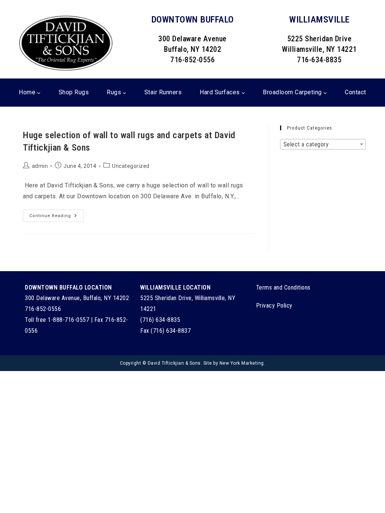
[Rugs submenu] (124, 92)
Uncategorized (131, 166)
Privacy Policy (274, 305)
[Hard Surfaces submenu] (243, 92)
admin (40, 166)
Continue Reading (56, 217)
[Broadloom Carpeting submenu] (325, 92)
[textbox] (322, 144)
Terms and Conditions (283, 287)
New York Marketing (242, 363)
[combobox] (323, 144)
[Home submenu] (39, 92)
